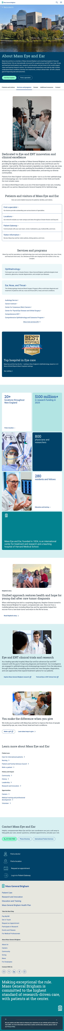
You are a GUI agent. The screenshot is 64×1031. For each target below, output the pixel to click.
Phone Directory (25, 839)
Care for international (12, 757)
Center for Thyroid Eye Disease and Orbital (22, 311)
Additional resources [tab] (46, 87)
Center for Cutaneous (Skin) (18, 307)
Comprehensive (12, 314)
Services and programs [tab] (24, 87)
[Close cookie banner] (56, 1020)
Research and (10, 786)
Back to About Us (8, 7)
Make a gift (7, 731)
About (5, 944)
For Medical (11, 933)
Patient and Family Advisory (14, 764)
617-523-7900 (10, 839)
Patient (7, 893)
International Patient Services (44, 839)
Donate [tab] (35, 87)
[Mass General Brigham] (8, 2)
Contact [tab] (57, 87)
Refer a (7, 767)
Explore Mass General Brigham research (16, 677)
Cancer (10, 304)
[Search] (57, 2)
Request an (10, 923)
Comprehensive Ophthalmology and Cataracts (24, 317)
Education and (11, 901)
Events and (8, 930)
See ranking (7, 371)
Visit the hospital (9, 77)
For (7, 962)
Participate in (10, 927)
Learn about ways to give (26, 731)
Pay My (5, 916)
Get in (6, 920)
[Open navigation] (61, 2)
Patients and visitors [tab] (8, 87)
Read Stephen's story (10, 615)
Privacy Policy (11, 1026)
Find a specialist (25, 77)
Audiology (11, 300)
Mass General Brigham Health (16, 905)
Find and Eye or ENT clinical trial (46, 677)
